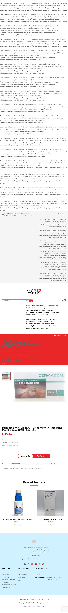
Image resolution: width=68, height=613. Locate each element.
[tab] (25, 456)
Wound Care (13, 442)
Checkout (21, 577)
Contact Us (6, 587)
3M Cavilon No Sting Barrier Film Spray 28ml (17, 519)
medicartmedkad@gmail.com (35, 559)
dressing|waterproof (12, 446)
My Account (22, 574)
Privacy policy (35, 599)
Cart (19, 580)
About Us (5, 574)
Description (25, 456)
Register (37, 574)
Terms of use (24, 599)
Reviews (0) (42, 456)
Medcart (33, 603)
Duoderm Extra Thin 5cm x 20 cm (50, 519)
